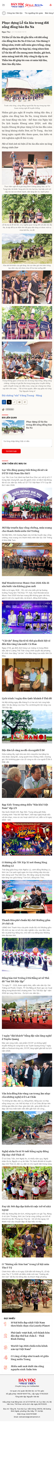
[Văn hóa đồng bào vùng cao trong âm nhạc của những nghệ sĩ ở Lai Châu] (27, 1128)
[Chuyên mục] (3, 4)
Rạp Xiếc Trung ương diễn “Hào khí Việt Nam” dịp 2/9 (25, 806)
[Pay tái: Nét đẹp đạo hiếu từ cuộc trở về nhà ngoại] (27, 1240)
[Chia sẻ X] (9, 402)
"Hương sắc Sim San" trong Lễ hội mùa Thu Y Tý (25, 1266)
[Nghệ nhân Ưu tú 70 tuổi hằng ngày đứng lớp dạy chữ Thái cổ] (27, 1183)
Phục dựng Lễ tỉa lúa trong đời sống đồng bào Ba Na (39, 424)
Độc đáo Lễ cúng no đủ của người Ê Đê (23, 750)
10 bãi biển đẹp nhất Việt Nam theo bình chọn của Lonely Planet (30, 1324)
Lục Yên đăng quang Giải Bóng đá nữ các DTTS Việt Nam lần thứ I (25, 472)
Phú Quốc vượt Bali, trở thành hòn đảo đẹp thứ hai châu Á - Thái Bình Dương (30, 1335)
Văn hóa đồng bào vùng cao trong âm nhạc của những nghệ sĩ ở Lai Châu (26, 1095)
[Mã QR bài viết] (24, 402)
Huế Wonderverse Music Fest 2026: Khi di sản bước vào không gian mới (25, 584)
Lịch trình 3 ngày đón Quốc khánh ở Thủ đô (27, 698)
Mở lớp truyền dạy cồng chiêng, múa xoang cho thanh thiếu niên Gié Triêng (27, 529)
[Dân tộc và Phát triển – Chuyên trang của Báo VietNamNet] (17, 5)
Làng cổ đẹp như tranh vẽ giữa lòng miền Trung (29, 1358)
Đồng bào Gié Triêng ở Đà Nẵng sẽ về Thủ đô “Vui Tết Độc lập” (25, 980)
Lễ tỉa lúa (10, 409)
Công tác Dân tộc (15, 13)
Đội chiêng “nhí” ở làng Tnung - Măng (22, 395)
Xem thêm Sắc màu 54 (14, 463)
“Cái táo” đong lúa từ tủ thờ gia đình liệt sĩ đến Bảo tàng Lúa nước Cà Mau (26, 642)
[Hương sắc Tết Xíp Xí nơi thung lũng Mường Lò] (27, 896)
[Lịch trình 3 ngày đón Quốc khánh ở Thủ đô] (27, 726)
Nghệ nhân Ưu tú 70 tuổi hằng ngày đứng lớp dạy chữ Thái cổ (25, 1153)
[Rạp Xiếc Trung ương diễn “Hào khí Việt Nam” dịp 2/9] (27, 839)
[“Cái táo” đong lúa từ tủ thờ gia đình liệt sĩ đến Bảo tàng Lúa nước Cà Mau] (27, 675)
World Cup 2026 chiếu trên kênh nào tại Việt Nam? (29, 1347)
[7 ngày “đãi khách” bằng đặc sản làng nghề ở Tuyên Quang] (27, 1070)
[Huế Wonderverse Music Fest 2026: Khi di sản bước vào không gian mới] (27, 617)
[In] (19, 402)
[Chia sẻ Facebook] (4, 402)
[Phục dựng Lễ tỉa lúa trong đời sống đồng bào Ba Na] (13, 427)
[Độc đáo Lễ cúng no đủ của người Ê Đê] (27, 781)
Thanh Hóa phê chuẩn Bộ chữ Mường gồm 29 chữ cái (26, 922)
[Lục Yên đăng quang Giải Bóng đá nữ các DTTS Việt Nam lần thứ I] (27, 504)
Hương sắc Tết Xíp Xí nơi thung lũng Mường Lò (24, 864)
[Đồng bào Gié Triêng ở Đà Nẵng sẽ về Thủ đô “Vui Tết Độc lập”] (27, 1012)
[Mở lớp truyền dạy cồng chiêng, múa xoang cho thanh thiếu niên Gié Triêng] (27, 559)
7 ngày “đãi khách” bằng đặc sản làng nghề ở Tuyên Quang (27, 1037)
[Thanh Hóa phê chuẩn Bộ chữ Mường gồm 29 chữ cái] (27, 954)
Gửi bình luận (11, 451)
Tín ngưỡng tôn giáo (34, 13)
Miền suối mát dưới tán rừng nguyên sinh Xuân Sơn (27, 1368)
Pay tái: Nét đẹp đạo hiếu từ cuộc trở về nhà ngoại (26, 1208)
